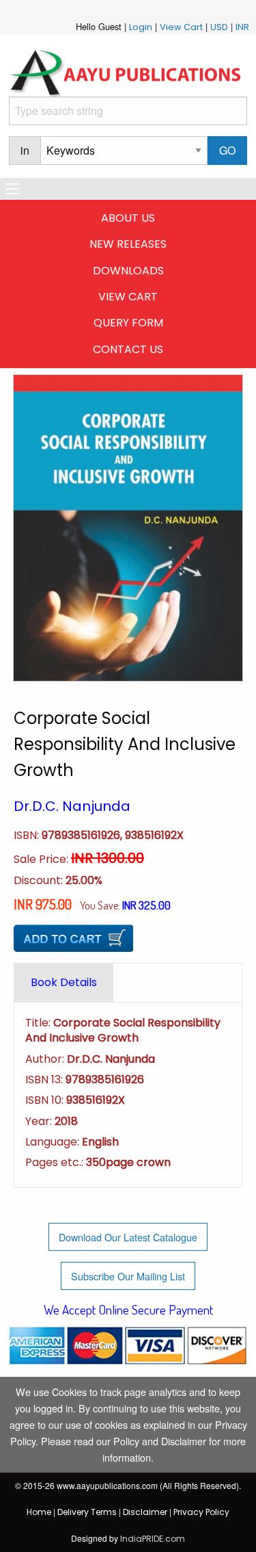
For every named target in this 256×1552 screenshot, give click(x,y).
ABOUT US (128, 218)
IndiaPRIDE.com (152, 1538)
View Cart (181, 27)
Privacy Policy (201, 1512)
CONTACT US (128, 349)
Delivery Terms (87, 1512)
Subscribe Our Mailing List (128, 1276)
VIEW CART (128, 297)
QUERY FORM (128, 323)
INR (242, 27)
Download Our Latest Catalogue (128, 1237)
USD (219, 27)
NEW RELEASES (128, 244)
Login (140, 27)
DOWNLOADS (128, 271)
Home (39, 1512)
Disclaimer (145, 1512)
